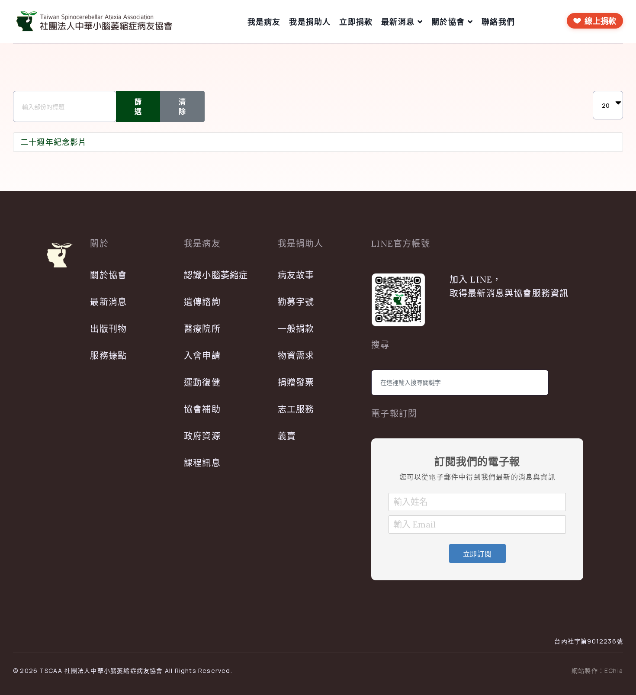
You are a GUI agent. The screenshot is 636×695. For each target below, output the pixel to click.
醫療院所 (202, 328)
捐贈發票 (296, 382)
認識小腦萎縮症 (216, 275)
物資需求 (296, 355)
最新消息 (397, 21)
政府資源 (202, 436)
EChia (613, 670)
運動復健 (202, 382)
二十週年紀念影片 (53, 142)
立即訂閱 (477, 554)
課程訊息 (202, 462)
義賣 (287, 436)
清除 (182, 106)
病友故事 (296, 275)
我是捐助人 (310, 21)
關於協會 (448, 21)
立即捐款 (356, 21)
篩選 (138, 106)
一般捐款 (296, 328)
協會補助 (202, 409)
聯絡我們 (498, 21)
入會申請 (202, 355)
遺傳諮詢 (202, 301)
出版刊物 (108, 328)
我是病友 (264, 21)
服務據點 (108, 355)
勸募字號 (296, 301)
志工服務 (296, 409)
